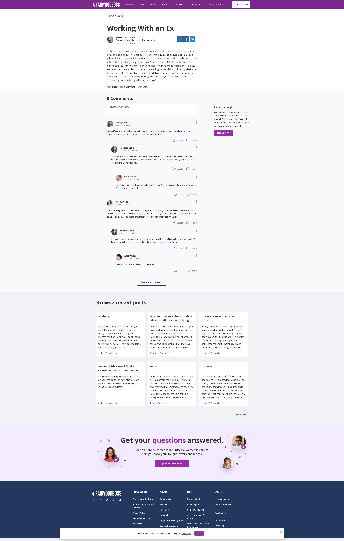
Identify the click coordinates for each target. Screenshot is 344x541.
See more (241, 414)
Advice (153, 4)
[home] (106, 4)
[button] (245, 17)
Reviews (178, 4)
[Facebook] (93, 500)
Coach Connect (215, 4)
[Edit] (245, 17)
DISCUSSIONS (116, 16)
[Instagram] (100, 500)
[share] (140, 86)
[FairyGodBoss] (106, 494)
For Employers (195, 4)
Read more (186, 533)
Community (128, 4)
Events (165, 4)
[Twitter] (106, 500)
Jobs (142, 4)
